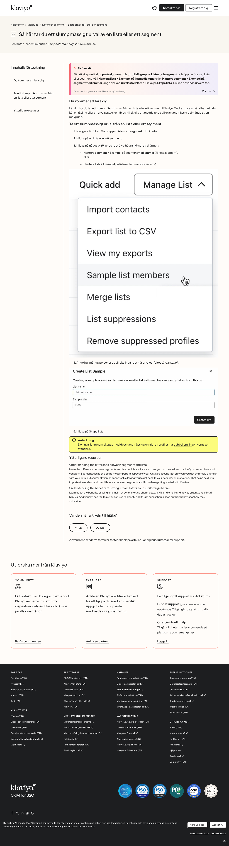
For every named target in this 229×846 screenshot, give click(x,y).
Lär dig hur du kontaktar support (163, 540)
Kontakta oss (171, 8)
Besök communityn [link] (28, 641)
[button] (143, 263)
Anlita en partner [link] (97, 641)
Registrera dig (198, 8)
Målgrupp (33, 24)
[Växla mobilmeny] (216, 7)
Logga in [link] (163, 641)
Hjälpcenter (17, 24)
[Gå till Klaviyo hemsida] (21, 7)
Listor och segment (53, 24)
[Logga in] (154, 8)
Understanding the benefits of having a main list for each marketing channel (119, 488)
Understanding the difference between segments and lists (108, 464)
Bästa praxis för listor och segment (87, 24)
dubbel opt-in (183, 444)
